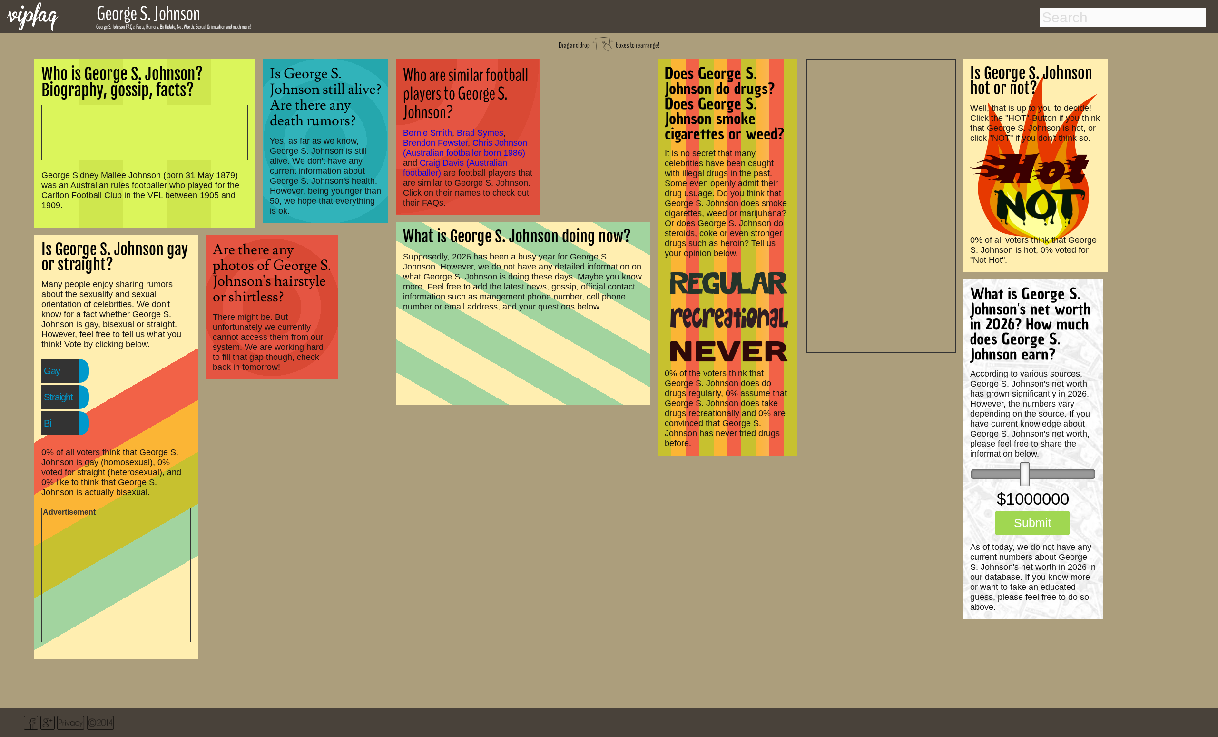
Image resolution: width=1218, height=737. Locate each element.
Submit (1032, 522)
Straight (58, 397)
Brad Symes (480, 133)
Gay (52, 371)
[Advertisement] (881, 205)
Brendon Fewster (435, 143)
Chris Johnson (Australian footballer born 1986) (465, 148)
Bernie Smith (427, 133)
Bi (47, 423)
